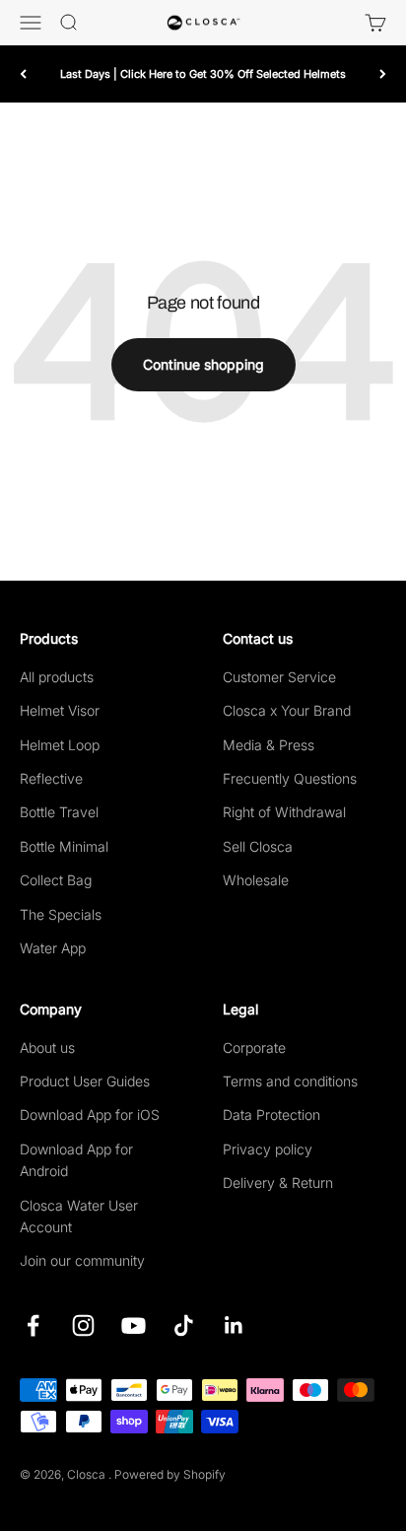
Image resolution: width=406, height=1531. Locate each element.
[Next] (382, 73)
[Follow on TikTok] (183, 1325)
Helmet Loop (60, 744)
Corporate (254, 1047)
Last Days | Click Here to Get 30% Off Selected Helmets (203, 74)
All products (57, 676)
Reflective (51, 778)
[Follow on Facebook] (33, 1325)
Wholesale (256, 879)
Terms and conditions (290, 1081)
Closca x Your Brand (287, 710)
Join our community (82, 1260)
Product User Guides (85, 1081)
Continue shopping (203, 364)
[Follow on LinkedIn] (234, 1325)
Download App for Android (76, 1160)
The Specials (61, 914)
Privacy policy (267, 1149)
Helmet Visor (60, 710)
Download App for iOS (90, 1114)
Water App (53, 947)
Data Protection (271, 1114)
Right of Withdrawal (284, 811)
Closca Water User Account (79, 1216)
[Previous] (23, 73)
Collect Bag (56, 879)
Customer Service (279, 676)
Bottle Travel (59, 811)
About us (47, 1047)
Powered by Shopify (170, 1474)
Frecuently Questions (290, 778)
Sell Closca (258, 846)
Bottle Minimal (64, 846)
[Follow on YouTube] (133, 1325)
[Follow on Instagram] (83, 1325)
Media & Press (268, 744)
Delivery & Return (278, 1182)
